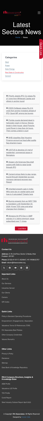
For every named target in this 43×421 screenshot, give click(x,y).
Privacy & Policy (7, 353)
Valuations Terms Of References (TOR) (16, 325)
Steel (7, 62)
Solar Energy (10, 69)
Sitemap (5, 363)
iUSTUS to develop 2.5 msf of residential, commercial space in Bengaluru (19, 152)
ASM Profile (6, 384)
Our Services (6, 283)
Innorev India (26, 417)
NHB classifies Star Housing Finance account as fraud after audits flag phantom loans (21, 140)
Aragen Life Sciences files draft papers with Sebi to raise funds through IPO (20, 165)
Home (17, 37)
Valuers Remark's (8, 339)
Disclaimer (5, 358)
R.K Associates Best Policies (12, 330)
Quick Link (41, 49)
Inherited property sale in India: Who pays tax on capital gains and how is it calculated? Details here (20, 192)
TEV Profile (6, 393)
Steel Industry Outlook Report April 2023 (16, 402)
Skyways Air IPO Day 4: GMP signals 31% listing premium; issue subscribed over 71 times (20, 218)
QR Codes (5, 302)
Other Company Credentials (12, 335)
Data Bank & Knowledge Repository (15, 367)
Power (7, 65)
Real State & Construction (14, 72)
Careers (5, 297)
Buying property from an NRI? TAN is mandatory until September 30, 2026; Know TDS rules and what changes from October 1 (21, 205)
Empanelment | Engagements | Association (17, 321)
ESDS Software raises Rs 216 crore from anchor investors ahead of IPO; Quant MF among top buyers (21, 111)
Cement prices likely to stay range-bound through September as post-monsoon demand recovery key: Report (21, 178)
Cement (8, 76)
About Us (5, 279)
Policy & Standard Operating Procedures (16, 316)
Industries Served (8, 288)
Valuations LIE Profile (9, 388)
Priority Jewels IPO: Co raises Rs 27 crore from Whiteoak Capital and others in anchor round (20, 98)
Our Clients (6, 292)
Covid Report (6, 397)
